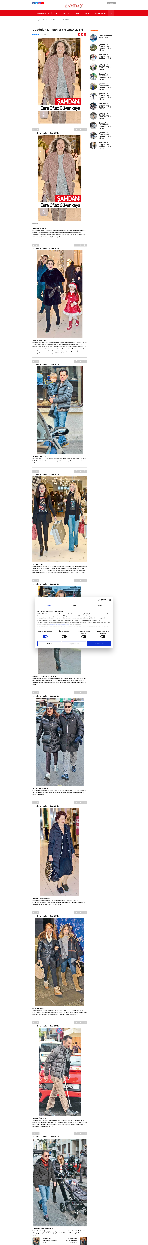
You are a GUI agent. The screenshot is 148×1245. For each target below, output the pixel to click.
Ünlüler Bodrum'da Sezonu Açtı (105, 36)
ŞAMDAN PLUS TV (100, 13)
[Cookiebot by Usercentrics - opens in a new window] (98, 600)
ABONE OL (111, 3)
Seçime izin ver (74, 643)
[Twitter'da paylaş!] (82, 34)
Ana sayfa (37, 20)
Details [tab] (74, 605)
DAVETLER (66, 13)
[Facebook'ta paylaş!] (79, 34)
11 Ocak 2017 (45, 34)
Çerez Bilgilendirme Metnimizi (59, 624)
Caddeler (45, 20)
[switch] (64, 636)
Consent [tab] (48, 605)
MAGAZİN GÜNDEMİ (42, 13)
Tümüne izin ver (98, 643)
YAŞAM (77, 13)
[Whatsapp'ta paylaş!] (85, 34)
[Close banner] (110, 600)
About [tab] (100, 605)
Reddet (49, 643)
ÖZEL (55, 13)
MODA (87, 13)
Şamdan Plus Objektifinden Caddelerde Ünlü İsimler (105, 47)
